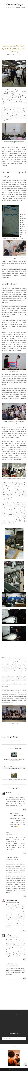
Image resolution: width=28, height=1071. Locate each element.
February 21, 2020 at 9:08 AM (12, 794)
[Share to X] (10, 737)
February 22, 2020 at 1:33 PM (12, 937)
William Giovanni (11, 964)
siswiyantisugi (14, 4)
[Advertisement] (14, 26)
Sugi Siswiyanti (14, 813)
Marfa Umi (9, 793)
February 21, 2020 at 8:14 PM (12, 859)
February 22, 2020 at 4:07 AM (12, 902)
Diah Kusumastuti (11, 900)
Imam (7, 832)
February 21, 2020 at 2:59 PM (12, 834)
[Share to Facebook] (8, 737)
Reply (24, 809)
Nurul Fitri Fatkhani (12, 857)
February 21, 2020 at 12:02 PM (16, 815)
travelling (8, 741)
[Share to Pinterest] (13, 737)
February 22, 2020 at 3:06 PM (12, 965)
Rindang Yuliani (11, 935)
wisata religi (16, 741)
